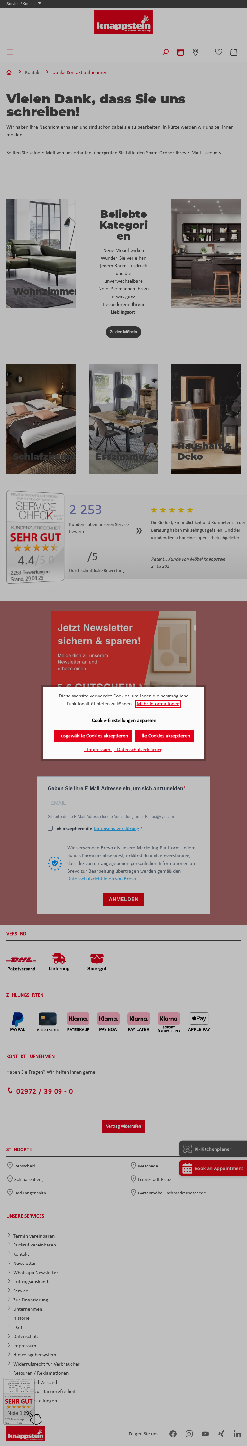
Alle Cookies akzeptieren (164, 736)
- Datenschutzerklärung (138, 749)
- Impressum (98, 749)
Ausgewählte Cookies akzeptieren (93, 736)
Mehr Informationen (158, 703)
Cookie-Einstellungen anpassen (124, 720)
